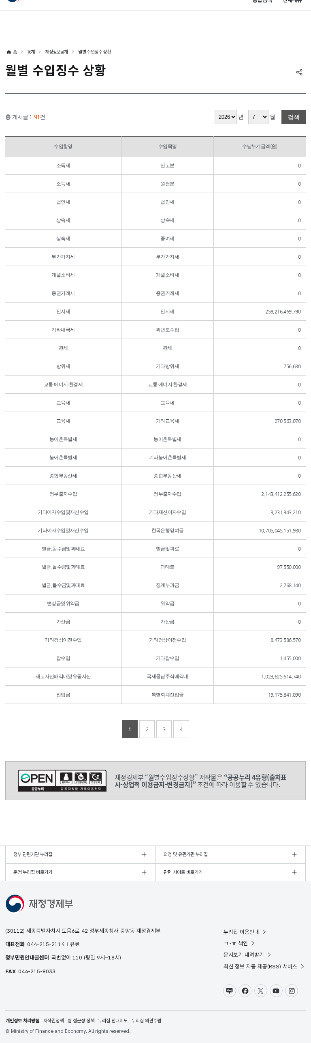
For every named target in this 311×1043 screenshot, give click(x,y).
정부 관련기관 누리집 (32, 854)
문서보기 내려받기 (244, 954)
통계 (31, 52)
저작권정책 (53, 1021)
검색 (294, 117)
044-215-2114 (45, 944)
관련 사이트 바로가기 (183, 872)
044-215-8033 (36, 971)
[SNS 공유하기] (299, 72)
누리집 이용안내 (241, 932)
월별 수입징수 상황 (94, 52)
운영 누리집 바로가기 (32, 872)
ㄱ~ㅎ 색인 (236, 943)
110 (77, 957)
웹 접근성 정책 (81, 1021)
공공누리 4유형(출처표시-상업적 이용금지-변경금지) (62, 781)
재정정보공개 (56, 52)
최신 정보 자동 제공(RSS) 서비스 (260, 966)
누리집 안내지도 (113, 1021)
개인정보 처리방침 (22, 1021)
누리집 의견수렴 (146, 1021)
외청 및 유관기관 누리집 (186, 854)
